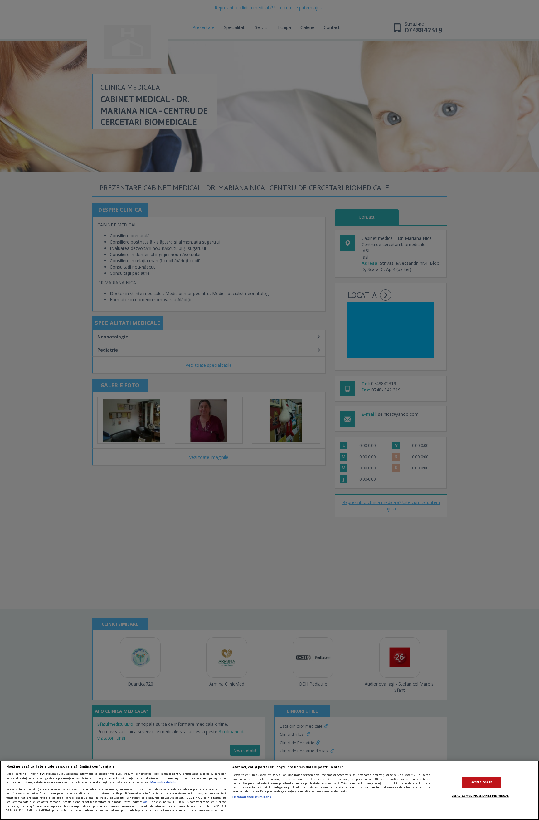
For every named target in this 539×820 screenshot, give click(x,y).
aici (145, 801)
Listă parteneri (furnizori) (251, 797)
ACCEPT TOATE (481, 782)
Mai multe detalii (163, 782)
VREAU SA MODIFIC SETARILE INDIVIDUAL (480, 795)
